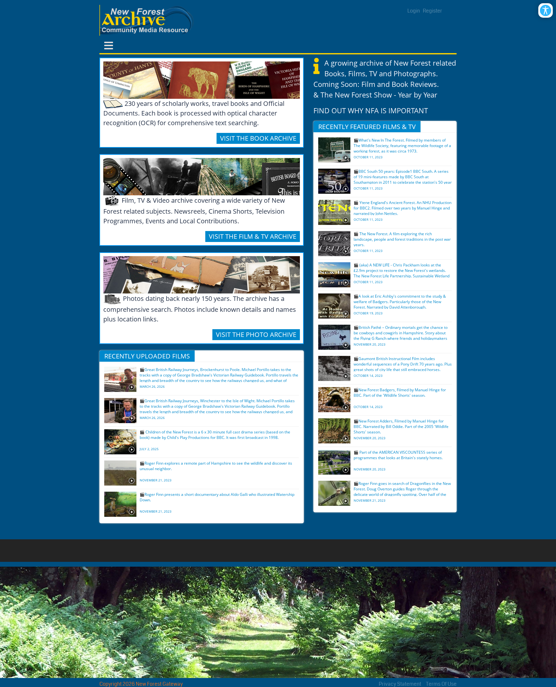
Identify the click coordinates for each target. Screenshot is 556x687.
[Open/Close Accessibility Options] (545, 10)
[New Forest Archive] (147, 20)
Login (413, 10)
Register (432, 10)
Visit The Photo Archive (256, 334)
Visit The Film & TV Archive (252, 236)
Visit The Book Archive (258, 138)
